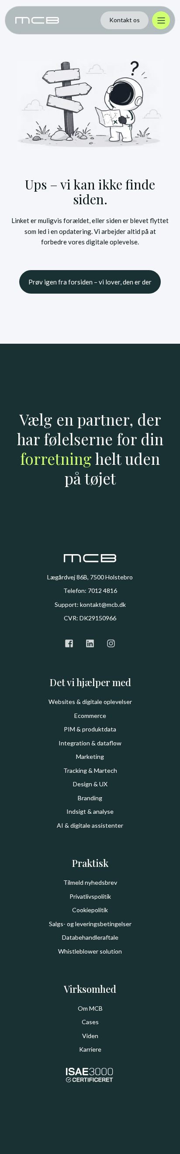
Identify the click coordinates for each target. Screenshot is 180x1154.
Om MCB (90, 1008)
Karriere (90, 1049)
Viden (90, 1035)
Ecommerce (90, 715)
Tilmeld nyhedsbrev (90, 882)
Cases (90, 1021)
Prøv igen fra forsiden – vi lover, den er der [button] (90, 282)
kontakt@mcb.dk (103, 604)
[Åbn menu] (161, 20)
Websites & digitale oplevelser (90, 701)
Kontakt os (124, 20)
